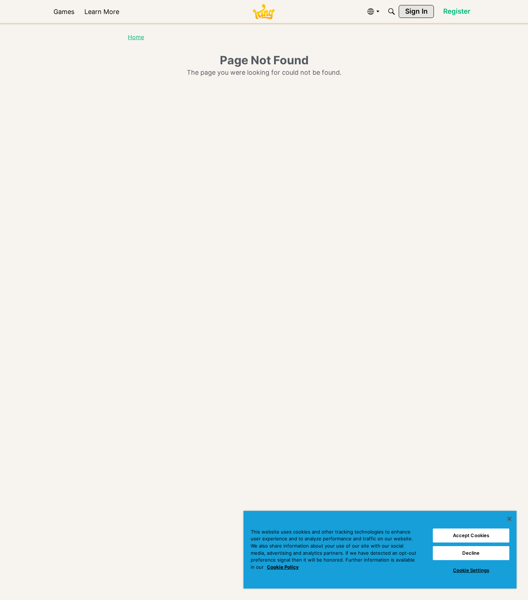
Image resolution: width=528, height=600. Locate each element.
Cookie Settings (471, 570)
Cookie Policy (283, 567)
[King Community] (264, 11)
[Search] (391, 11)
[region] (380, 550)
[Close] (509, 519)
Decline (471, 553)
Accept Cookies (471, 535)
